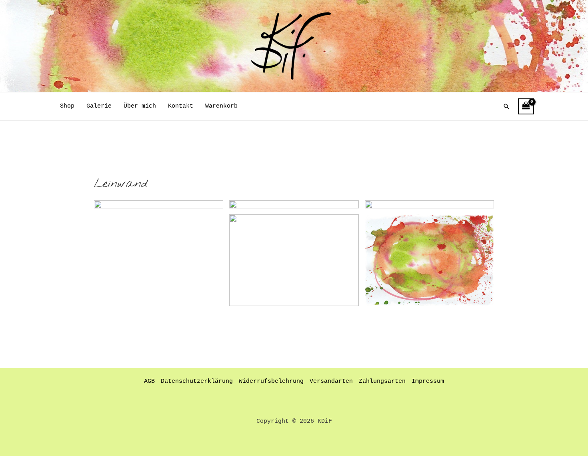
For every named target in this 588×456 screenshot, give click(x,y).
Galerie (99, 106)
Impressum (428, 381)
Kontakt (180, 106)
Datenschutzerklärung (197, 381)
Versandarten (331, 381)
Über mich (140, 106)
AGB (149, 381)
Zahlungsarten (382, 381)
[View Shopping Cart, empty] (526, 106)
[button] (506, 106)
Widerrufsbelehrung (271, 381)
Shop (67, 106)
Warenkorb (221, 106)
